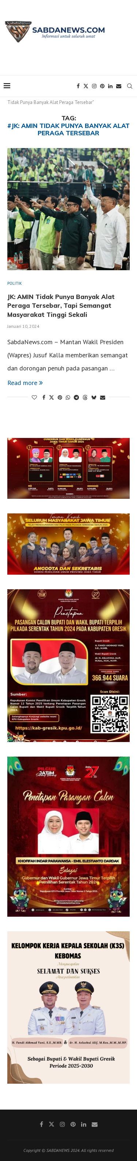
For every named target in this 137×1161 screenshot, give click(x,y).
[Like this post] (34, 397)
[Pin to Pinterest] (60, 397)
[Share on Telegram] (76, 397)
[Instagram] (94, 86)
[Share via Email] (102, 397)
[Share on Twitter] (51, 397)
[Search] (129, 86)
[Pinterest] (102, 86)
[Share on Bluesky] (93, 397)
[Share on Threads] (85, 397)
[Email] (118, 86)
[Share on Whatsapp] (68, 397)
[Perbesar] (120, 447)
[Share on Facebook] (43, 397)
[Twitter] (85, 86)
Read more (22, 382)
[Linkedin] (110, 86)
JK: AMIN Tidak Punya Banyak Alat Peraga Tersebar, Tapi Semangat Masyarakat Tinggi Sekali (61, 305)
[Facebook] (78, 86)
